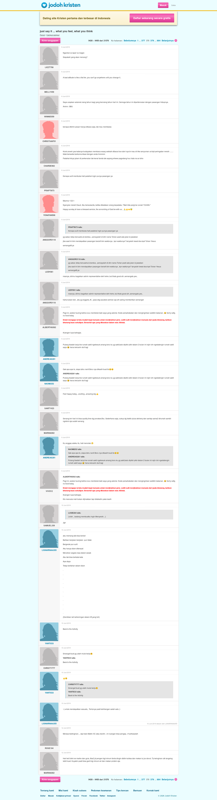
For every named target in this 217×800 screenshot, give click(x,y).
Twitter (102, 795)
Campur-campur (52, 35)
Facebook (93, 795)
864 (158, 40)
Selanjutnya (168, 40)
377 (143, 40)
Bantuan (137, 790)
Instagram (111, 795)
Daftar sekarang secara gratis (151, 18)
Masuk (163, 5)
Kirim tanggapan (50, 40)
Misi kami (63, 790)
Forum (42, 35)
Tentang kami (47, 790)
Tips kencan (122, 790)
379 (152, 40)
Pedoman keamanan (101, 790)
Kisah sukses (79, 790)
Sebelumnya (130, 40)
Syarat (76, 795)
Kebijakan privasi (63, 795)
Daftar (173, 5)
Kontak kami (153, 790)
